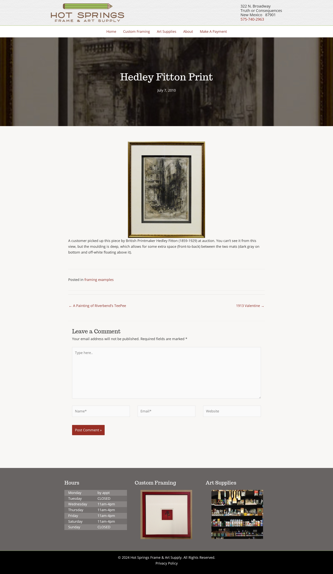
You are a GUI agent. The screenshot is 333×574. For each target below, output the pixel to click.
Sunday (74, 527)
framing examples (99, 279)
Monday (74, 492)
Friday (73, 515)
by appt (104, 492)
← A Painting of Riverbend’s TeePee (97, 305)
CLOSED (104, 498)
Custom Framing (136, 31)
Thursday (75, 509)
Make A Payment (213, 31)
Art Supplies (166, 31)
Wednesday (77, 504)
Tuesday (75, 498)
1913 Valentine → (250, 305)
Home (111, 31)
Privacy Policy (167, 563)
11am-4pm (106, 504)
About (188, 31)
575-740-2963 (252, 19)
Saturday (75, 521)
